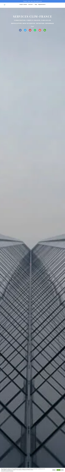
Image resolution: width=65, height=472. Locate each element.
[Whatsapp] (35, 30)
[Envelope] (40, 30)
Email (32, 1)
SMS (29, 1)
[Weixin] (45, 30)
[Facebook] (20, 30)
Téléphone (25, 1)
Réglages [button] (54, 469)
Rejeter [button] (62, 469)
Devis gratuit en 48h (38, 1)
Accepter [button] (58, 469)
